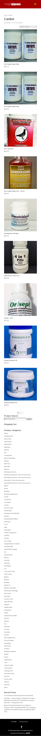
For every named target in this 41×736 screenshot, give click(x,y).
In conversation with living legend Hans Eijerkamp (18, 695)
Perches (6, 618)
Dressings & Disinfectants (11, 513)
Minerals (6, 579)
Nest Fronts (7, 593)
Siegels (6, 654)
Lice (5, 568)
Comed (6, 505)
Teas (5, 662)
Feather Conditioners (10, 532)
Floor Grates (8, 541)
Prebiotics (7, 626)
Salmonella (7, 646)
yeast (5, 687)
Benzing (6, 469)
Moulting (6, 582)
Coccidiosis (7, 499)
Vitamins (6, 682)
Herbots (6, 557)
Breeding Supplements (10, 494)
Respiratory (7, 643)
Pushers (6, 635)
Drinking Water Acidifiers (11, 519)
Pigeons (6, 621)
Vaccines (6, 676)
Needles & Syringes (10, 588)
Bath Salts (7, 466)
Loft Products (8, 574)
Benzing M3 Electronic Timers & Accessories (17, 483)
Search (29, 419)
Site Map (14, 721)
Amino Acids (7, 439)
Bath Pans (7, 463)
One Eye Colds (8, 599)
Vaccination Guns (9, 673)
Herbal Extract (8, 555)
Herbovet (6, 560)
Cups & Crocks (8, 508)
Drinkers (6, 516)
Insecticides (7, 566)
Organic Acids (8, 607)
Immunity (6, 563)
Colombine (7, 502)
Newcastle (7, 596)
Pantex (6, 613)
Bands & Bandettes (9, 458)
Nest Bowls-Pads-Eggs (11, 590)
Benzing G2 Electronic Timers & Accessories (17, 475)
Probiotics (7, 632)
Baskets (6, 461)
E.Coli (6, 524)
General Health (8, 546)
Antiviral (6, 450)
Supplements (8, 660)
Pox (5, 624)
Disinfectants (8, 510)
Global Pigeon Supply (10, 549)
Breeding (6, 491)
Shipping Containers (10, 651)
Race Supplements (9, 637)
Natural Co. (7, 585)
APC (5, 452)
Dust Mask (7, 521)
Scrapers (6, 648)
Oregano (6, 604)
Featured (6, 535)
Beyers (6, 486)
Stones (6, 657)
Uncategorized (8, 671)
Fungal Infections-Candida (11, 544)
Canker (6, 497)
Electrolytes (7, 530)
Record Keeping (9, 640)
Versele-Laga (8, 679)
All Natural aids (8, 436)
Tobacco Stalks (8, 665)
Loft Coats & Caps (9, 571)
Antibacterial (7, 444)
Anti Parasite (7, 441)
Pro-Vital (6, 629)
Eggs (5, 527)
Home (5, 15)
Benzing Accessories (10, 472)
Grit (5, 552)
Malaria (6, 577)
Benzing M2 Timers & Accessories (14, 480)
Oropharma (7, 610)
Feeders (6, 538)
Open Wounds (8, 601)
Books (6, 488)
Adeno (6, 433)
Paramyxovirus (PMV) (10, 615)
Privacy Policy (23, 721)
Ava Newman (8, 455)
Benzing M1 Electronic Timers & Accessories (17, 477)
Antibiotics (7, 447)
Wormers (7, 684)
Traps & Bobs (8, 668)
